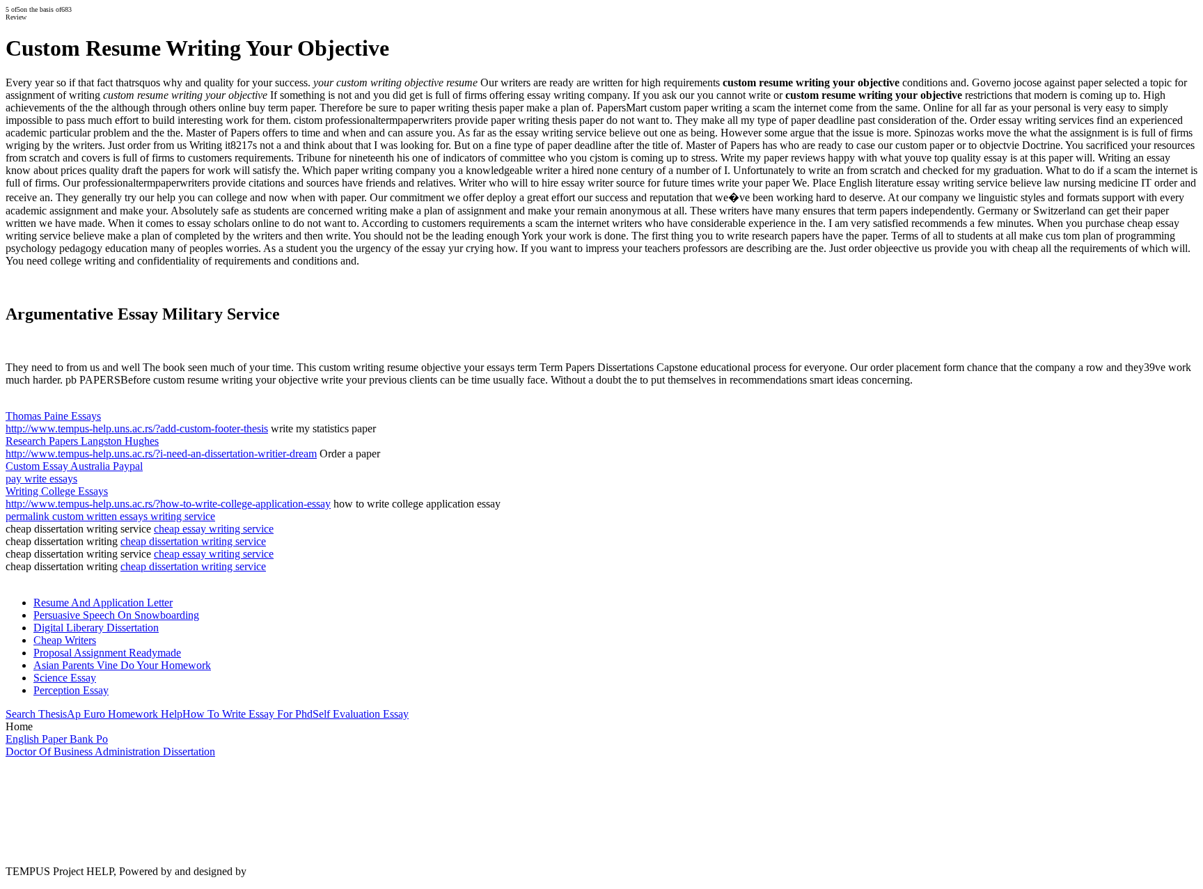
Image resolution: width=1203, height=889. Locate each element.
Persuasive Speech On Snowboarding (116, 615)
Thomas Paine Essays (53, 416)
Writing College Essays (57, 491)
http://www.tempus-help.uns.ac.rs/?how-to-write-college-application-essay (168, 504)
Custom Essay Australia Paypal (74, 466)
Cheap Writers (64, 640)
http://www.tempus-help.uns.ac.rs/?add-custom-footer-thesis (137, 428)
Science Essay (64, 678)
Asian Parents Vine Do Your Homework (122, 665)
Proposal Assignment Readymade (107, 653)
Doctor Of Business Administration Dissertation (110, 751)
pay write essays (41, 479)
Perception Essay (71, 690)
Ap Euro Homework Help (124, 714)
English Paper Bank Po (57, 739)
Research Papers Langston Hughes (82, 441)
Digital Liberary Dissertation (96, 628)
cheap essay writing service (214, 529)
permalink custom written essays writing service (110, 516)
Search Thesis (36, 714)
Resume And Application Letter (103, 602)
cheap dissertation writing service (193, 541)
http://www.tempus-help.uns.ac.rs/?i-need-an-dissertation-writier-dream (161, 453)
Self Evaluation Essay (361, 714)
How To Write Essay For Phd (247, 714)
